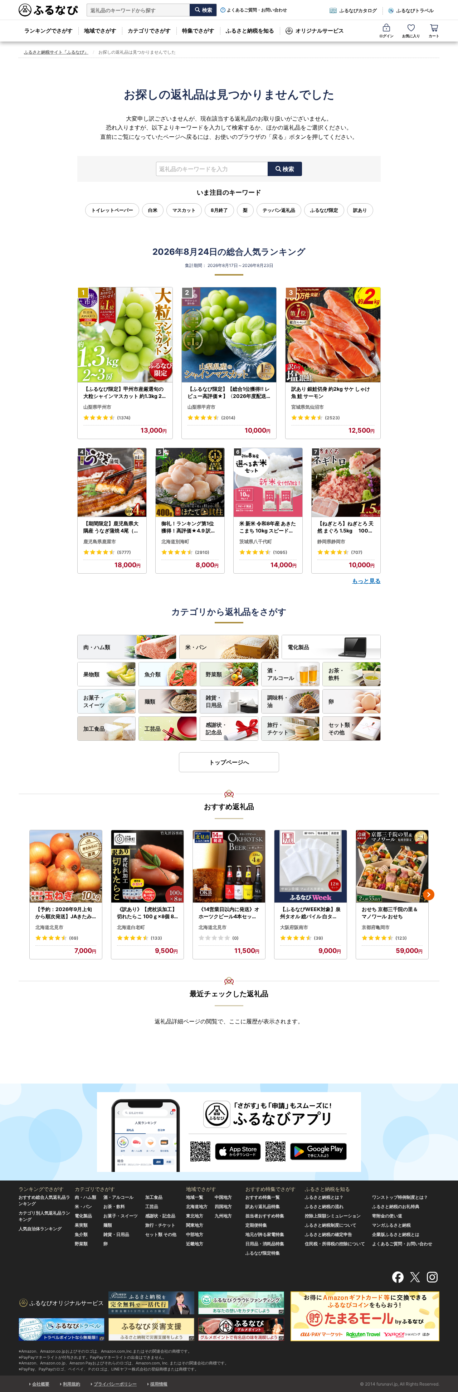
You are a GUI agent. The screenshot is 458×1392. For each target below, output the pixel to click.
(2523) (332, 417)
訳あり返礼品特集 (262, 1206)
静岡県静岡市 (331, 541)
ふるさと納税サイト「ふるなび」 (56, 52)
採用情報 (158, 1384)
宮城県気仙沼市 (307, 407)
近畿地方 (194, 1243)
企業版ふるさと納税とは (395, 1234)
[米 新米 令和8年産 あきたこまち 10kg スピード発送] (268, 482)
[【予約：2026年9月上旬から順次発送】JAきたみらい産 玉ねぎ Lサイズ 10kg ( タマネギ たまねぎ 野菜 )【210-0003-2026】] (66, 866)
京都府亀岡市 (376, 927)
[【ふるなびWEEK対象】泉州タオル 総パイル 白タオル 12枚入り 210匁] (310, 866)
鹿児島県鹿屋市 (99, 541)
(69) (73, 938)
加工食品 (94, 728)
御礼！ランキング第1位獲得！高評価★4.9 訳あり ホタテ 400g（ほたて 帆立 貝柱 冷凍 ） (189, 527)
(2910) (202, 552)
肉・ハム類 (96, 647)
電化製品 (298, 647)
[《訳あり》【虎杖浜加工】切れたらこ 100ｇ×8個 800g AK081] (147, 866)
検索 (288, 168)
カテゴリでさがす (149, 30)
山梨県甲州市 (97, 407)
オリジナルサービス (320, 30)
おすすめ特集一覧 (262, 1197)
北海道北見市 (49, 927)
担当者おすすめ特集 (264, 1215)
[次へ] (428, 894)
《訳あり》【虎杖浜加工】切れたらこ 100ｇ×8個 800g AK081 (147, 913)
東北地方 (194, 1215)
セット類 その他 (160, 1234)
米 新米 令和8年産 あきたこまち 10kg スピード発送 (267, 527)
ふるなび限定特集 (262, 1253)
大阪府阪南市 (294, 927)
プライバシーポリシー (115, 1384)
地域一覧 (194, 1197)
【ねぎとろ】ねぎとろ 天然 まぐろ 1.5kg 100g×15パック (345, 527)
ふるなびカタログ (358, 10)
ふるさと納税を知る (250, 30)
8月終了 (219, 210)
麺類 (150, 701)
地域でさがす (100, 30)
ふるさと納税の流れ (324, 1206)
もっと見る (366, 580)
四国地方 (223, 1206)
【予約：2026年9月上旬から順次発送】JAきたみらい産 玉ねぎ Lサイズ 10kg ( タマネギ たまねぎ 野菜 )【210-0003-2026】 (65, 913)
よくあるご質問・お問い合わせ (257, 10)
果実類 (81, 1225)
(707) (356, 552)
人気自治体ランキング (40, 1228)
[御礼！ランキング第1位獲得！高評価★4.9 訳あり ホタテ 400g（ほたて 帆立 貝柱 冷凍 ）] (190, 482)
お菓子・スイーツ (94, 701)
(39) (318, 938)
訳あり (360, 210)
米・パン (196, 647)
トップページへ (229, 762)
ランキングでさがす (48, 30)
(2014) (228, 417)
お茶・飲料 (336, 674)
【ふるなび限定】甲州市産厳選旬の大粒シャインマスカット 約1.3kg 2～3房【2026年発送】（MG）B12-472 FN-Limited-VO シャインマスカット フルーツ (124, 392)
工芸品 (153, 728)
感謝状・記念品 (216, 728)
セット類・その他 (341, 728)
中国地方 (223, 1197)
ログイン (386, 36)
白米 (152, 210)
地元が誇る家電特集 (264, 1234)
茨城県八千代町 (255, 541)
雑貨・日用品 (214, 701)
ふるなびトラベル (415, 10)
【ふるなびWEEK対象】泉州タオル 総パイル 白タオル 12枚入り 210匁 (310, 913)
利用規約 (71, 1384)
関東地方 (194, 1225)
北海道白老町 (131, 927)
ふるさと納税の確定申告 (328, 1234)
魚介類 (153, 674)
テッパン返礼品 (279, 210)
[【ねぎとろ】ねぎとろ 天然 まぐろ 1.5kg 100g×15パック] (346, 482)
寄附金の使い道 (387, 1215)
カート (434, 36)
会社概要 (40, 1384)
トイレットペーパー (112, 210)
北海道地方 (197, 1206)
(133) (156, 938)
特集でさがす (198, 30)
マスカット (184, 210)
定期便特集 (256, 1225)
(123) (401, 938)
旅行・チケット (278, 728)
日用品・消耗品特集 (264, 1243)
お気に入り (411, 36)
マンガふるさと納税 (391, 1225)
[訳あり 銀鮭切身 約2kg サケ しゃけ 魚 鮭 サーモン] (333, 335)
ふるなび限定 (324, 210)
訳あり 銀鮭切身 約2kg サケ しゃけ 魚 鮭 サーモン (330, 392)
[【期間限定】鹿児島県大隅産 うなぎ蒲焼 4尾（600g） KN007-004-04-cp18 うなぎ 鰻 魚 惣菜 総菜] (112, 482)
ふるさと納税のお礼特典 (395, 1206)
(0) (235, 938)
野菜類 (214, 674)
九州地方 (223, 1215)
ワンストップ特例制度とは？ (400, 1197)
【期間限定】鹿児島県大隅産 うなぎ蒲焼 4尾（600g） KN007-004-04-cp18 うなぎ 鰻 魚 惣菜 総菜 (112, 527)
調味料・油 (278, 701)
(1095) (280, 552)
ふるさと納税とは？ (324, 1197)
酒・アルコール (280, 674)
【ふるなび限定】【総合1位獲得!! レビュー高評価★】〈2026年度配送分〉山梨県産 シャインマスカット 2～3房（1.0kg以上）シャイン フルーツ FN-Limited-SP (228, 392)
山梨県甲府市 (201, 407)
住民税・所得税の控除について (335, 1243)
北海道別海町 (175, 541)
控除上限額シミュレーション (333, 1215)
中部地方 (194, 1234)
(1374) (124, 417)
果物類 (91, 674)
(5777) (124, 552)
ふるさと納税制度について (330, 1225)
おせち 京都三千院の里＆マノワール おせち (390, 912)
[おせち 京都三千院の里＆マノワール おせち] (392, 866)
